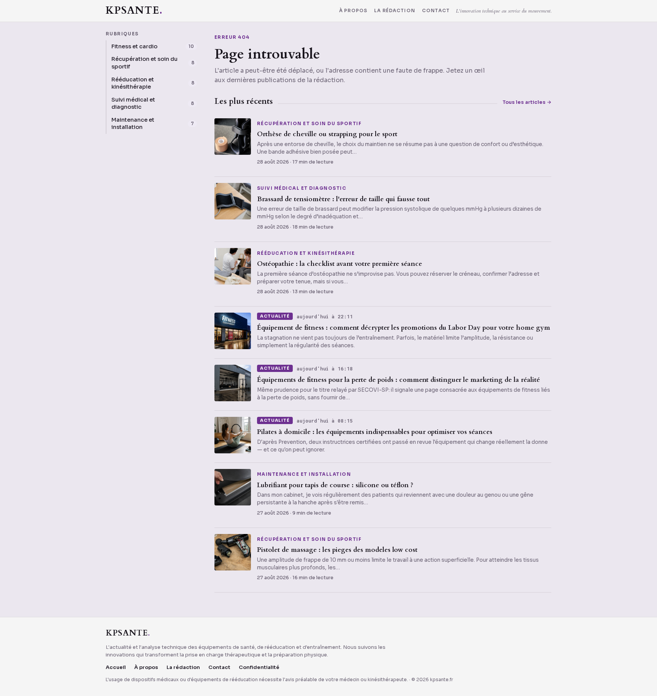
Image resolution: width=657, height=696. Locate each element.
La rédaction (394, 11)
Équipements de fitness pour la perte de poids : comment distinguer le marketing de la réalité (398, 379)
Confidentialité (259, 667)
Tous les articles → (527, 102)
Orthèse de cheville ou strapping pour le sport (327, 134)
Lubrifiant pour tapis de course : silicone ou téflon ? (335, 485)
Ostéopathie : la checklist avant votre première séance (339, 263)
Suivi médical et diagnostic (301, 188)
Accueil (116, 667)
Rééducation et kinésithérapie (306, 253)
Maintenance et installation (304, 474)
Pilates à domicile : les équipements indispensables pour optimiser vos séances (374, 431)
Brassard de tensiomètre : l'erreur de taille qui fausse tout (343, 199)
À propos (353, 11)
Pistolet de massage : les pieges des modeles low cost (337, 549)
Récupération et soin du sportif (309, 124)
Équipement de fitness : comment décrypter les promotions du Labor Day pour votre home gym (403, 327)
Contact (436, 11)
